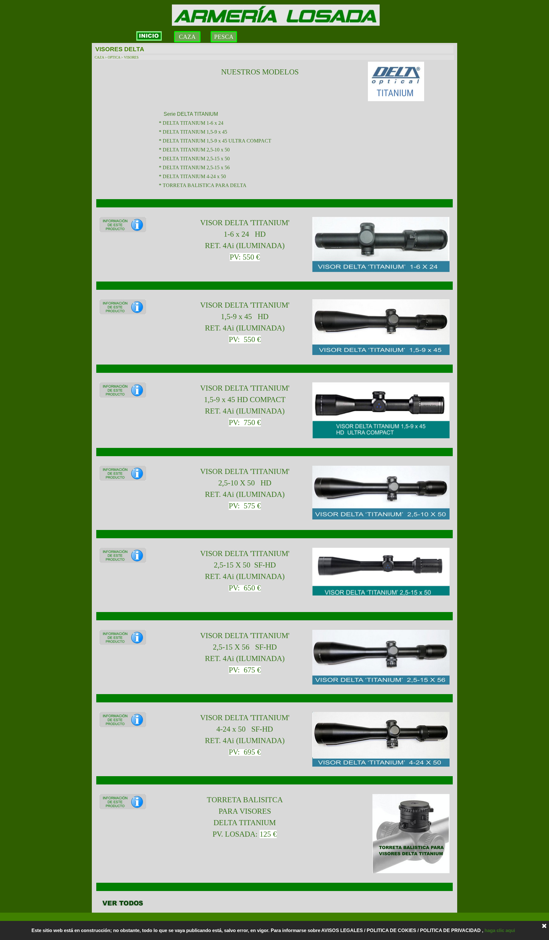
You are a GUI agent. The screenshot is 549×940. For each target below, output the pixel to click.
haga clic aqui (501, 930)
